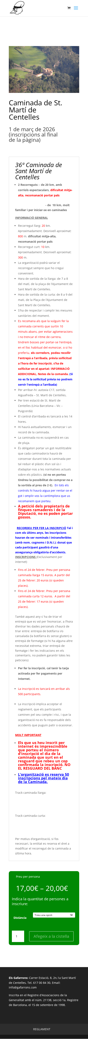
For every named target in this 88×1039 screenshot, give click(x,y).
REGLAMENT (41, 1029)
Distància (20, 918)
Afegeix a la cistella (51, 936)
